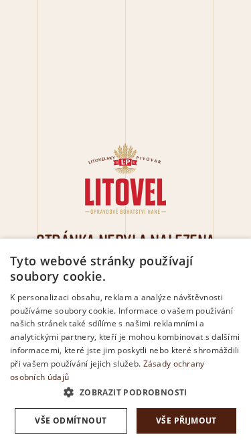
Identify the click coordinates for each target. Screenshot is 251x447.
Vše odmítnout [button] (70, 420)
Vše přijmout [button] (186, 420)
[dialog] (125, 343)
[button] (125, 392)
